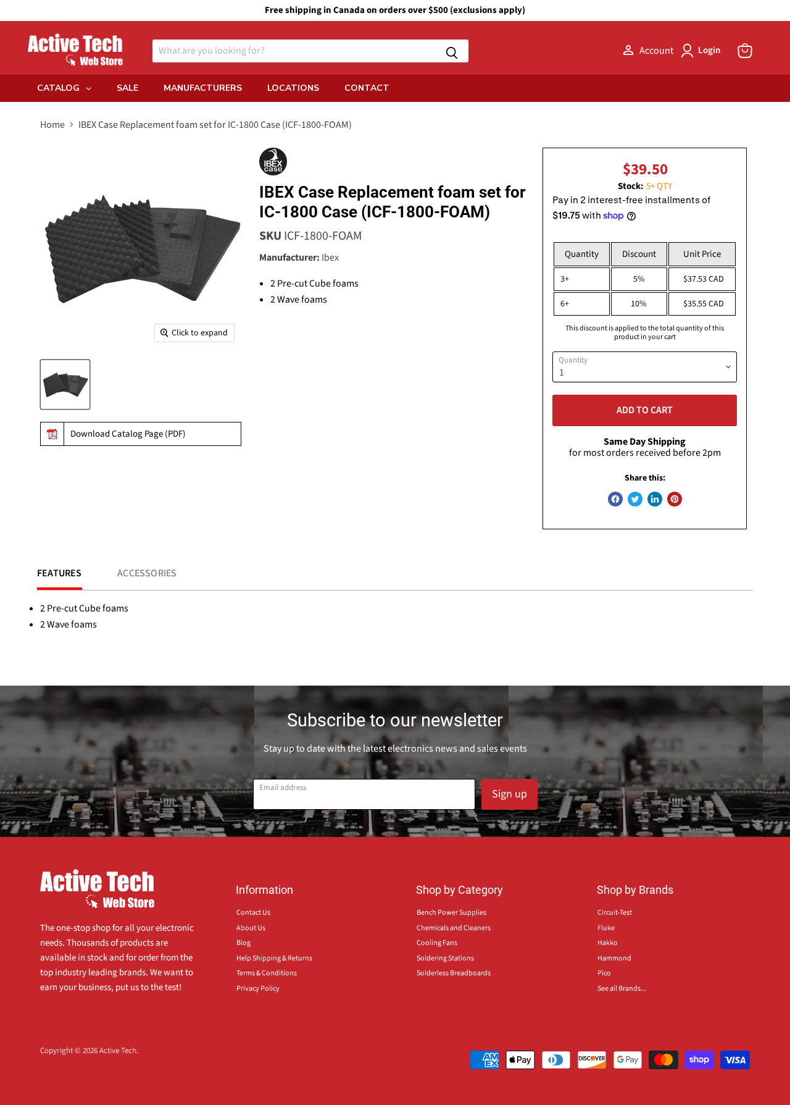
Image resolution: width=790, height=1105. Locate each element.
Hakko (607, 943)
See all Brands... (621, 988)
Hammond (614, 958)
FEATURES (59, 573)
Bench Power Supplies (451, 912)
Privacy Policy (258, 988)
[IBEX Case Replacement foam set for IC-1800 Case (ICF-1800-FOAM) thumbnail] (65, 384)
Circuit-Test (614, 912)
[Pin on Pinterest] (674, 499)
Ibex (330, 257)
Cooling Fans (437, 943)
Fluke (606, 928)
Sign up (509, 794)
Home (52, 124)
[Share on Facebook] (615, 499)
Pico (604, 973)
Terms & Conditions (266, 973)
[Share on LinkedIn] (654, 499)
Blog (243, 943)
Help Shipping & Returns (274, 958)
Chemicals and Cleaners (454, 928)
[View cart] (745, 50)
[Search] (451, 51)
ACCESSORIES (147, 573)
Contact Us (253, 912)
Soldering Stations (445, 958)
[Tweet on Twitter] (635, 499)
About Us (250, 928)
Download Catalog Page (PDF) (128, 433)
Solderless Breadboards (454, 973)
